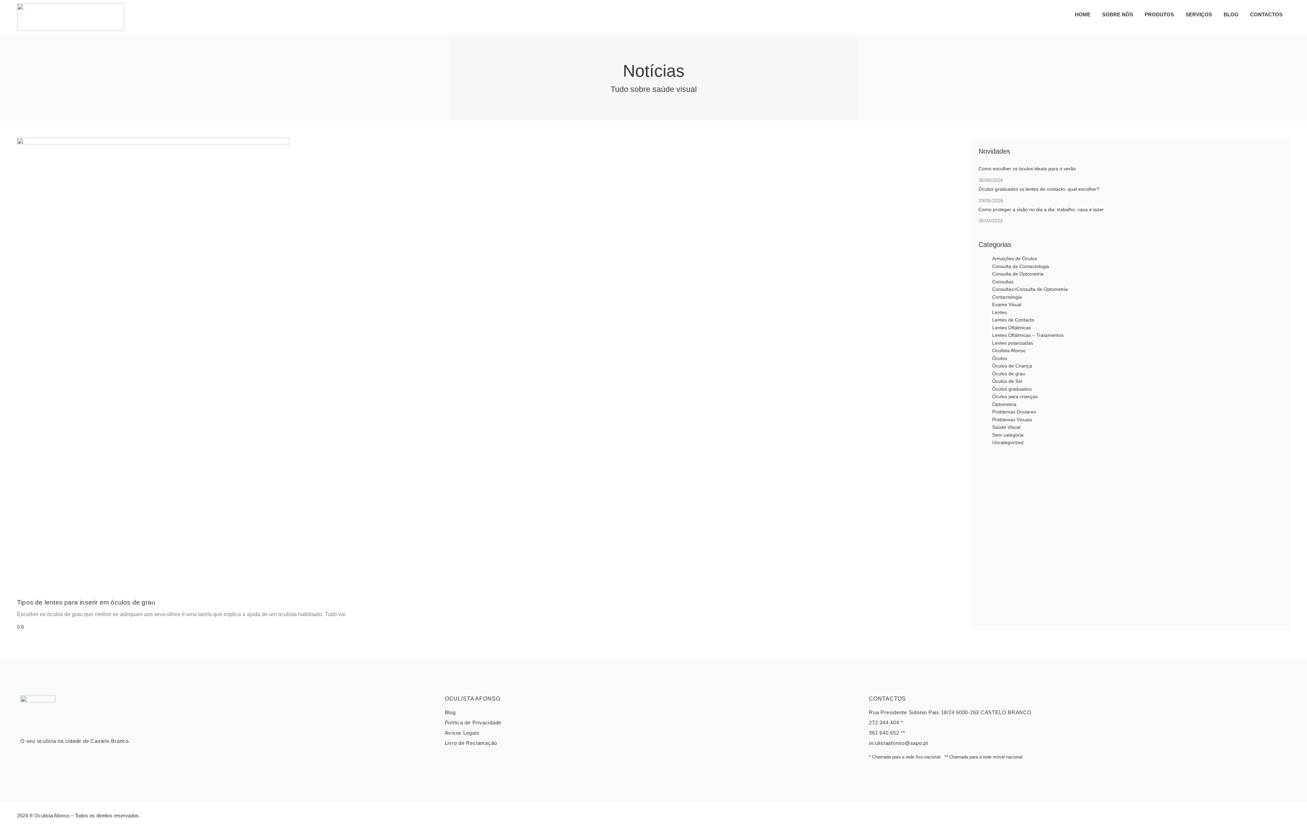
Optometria (1004, 404)
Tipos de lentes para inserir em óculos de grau (86, 602)
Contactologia (1007, 297)
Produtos (1159, 14)
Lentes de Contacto (1013, 320)
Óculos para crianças (1015, 396)
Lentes (999, 312)
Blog (1231, 14)
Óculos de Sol (1007, 381)
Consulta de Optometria (1018, 274)
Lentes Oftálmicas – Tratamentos (1028, 335)
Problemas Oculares (1014, 411)
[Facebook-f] (1268, 818)
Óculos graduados (1012, 389)
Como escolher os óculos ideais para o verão (1027, 168)
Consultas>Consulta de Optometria (1030, 289)
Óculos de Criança (1012, 366)
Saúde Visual (1006, 427)
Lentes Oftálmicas (1011, 327)
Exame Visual (1006, 304)
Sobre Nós (1117, 14)
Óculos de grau (1008, 373)
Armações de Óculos (1014, 258)
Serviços (1198, 14)
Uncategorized (1007, 442)
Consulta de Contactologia (1020, 266)
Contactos (1266, 14)
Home (1083, 14)
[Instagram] (1283, 818)
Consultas (1003, 281)
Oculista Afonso (1009, 350)
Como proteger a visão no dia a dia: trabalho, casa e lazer (1041, 209)
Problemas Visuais (1012, 419)
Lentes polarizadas (1012, 343)
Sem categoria (1007, 435)
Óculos (999, 358)
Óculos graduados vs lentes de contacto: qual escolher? (1039, 189)
